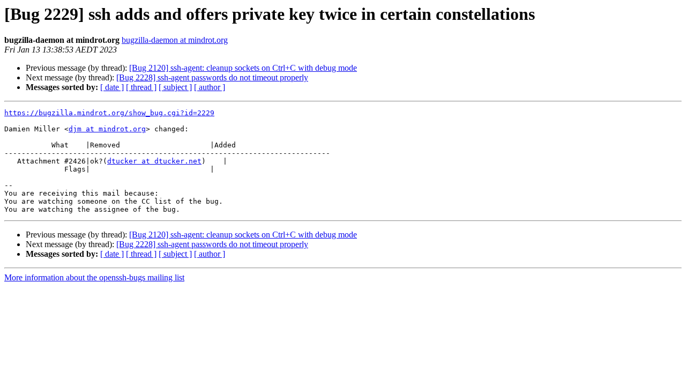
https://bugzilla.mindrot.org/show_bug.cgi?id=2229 (109, 113)
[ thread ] (141, 87)
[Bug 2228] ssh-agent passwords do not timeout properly (212, 77)
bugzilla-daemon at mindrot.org (175, 39)
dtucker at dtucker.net (154, 161)
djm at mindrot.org (107, 129)
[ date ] (112, 87)
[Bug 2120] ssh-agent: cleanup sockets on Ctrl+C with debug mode (243, 67)
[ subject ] (175, 87)
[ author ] (209, 87)
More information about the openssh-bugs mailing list (94, 277)
